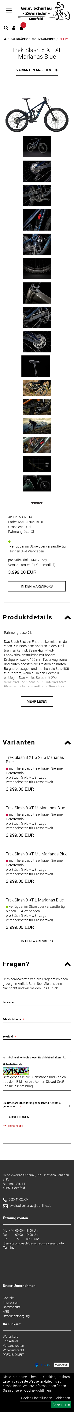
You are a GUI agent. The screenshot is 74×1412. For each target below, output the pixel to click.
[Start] (5, 39)
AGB (6, 1311)
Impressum (11, 1302)
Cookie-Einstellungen (36, 1398)
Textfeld (8, 1036)
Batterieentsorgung (16, 1316)
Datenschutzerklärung (20, 1102)
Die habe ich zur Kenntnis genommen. (32, 1104)
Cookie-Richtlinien (37, 1390)
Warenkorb (10, 1336)
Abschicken (19, 1117)
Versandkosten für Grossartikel (31, 565)
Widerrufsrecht (13, 1350)
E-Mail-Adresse (12, 1019)
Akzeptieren (61, 1405)
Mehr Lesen (37, 701)
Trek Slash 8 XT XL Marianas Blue (37, 53)
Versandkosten (13, 1345)
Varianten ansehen (34, 70)
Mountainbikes (44, 39)
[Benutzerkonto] (13, 27)
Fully (64, 39)
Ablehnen (63, 1398)
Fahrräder (19, 39)
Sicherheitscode (12, 1064)
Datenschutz (11, 1307)
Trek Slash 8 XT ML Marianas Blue (36, 854)
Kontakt (8, 1298)
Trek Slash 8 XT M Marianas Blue (35, 808)
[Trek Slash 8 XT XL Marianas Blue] (37, 108)
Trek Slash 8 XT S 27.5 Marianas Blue (35, 759)
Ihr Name (8, 1002)
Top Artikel (10, 1341)
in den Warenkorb (37, 586)
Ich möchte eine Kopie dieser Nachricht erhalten (32, 1057)
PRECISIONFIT (13, 1355)
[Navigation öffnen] (9, 10)
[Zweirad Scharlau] (43, 11)
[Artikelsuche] (6, 28)
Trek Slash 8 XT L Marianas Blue (35, 900)
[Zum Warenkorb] (21, 29)
